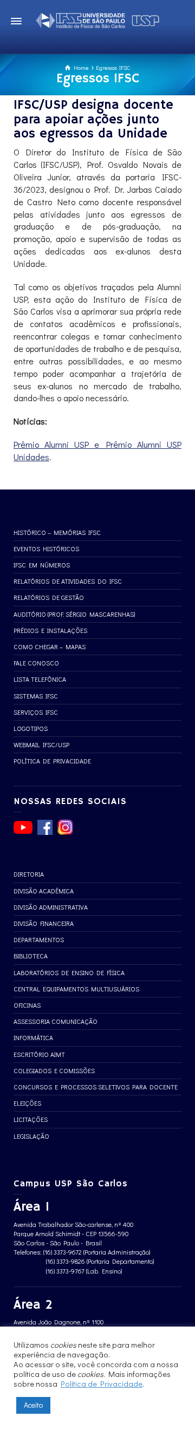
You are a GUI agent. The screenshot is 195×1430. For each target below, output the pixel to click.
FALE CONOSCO (36, 662)
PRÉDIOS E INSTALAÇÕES (50, 630)
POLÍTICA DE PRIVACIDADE (52, 760)
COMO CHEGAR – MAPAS (50, 646)
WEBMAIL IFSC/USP (41, 744)
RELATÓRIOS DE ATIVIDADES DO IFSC (68, 581)
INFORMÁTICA (33, 1037)
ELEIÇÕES (27, 1103)
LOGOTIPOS (31, 728)
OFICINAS (27, 1005)
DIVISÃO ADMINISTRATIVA (51, 907)
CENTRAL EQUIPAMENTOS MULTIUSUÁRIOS (76, 988)
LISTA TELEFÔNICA (40, 679)
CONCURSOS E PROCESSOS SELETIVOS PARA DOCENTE (96, 1086)
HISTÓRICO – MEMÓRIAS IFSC (57, 532)
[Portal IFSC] (97, 18)
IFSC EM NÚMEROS (42, 564)
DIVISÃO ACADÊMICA (44, 890)
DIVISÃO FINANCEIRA (44, 923)
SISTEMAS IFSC (36, 695)
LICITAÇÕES (31, 1119)
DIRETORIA (29, 874)
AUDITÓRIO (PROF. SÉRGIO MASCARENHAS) (74, 614)
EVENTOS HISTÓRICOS (46, 548)
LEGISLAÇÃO (31, 1136)
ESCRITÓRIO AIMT (39, 1054)
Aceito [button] (33, 1405)
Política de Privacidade (101, 1384)
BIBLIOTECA (31, 955)
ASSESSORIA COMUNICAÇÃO (56, 1021)
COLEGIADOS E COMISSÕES (54, 1070)
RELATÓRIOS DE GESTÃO (49, 597)
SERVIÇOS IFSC (36, 712)
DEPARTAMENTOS (39, 939)
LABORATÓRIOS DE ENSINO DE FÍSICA (69, 972)
